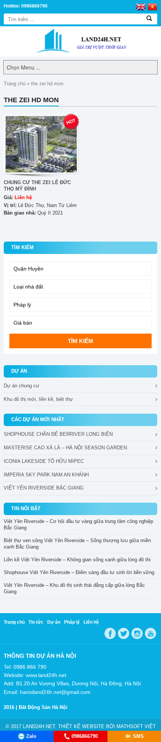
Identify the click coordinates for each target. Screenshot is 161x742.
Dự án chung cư (21, 385)
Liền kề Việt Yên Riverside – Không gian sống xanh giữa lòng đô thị (77, 559)
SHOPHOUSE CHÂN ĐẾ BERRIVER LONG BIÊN (58, 434)
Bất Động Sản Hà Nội (43, 707)
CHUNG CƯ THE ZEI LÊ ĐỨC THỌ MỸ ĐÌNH (37, 186)
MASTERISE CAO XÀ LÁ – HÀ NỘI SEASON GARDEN (65, 447)
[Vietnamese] (152, 6)
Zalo (31, 736)
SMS (138, 736)
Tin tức (35, 622)
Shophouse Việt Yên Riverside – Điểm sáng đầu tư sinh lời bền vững (79, 572)
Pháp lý (72, 622)
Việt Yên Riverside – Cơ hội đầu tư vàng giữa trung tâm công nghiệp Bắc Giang (78, 524)
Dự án (53, 622)
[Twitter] (123, 633)
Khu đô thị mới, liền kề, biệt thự (38, 399)
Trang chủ (14, 83)
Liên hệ (91, 622)
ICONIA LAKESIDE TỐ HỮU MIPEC (44, 461)
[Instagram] (137, 633)
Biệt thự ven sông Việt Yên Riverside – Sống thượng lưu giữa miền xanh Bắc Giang (77, 544)
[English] (141, 6)
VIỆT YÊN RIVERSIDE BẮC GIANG (43, 488)
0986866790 (85, 736)
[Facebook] (110, 633)
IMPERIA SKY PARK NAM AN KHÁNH (46, 475)
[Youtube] (150, 633)
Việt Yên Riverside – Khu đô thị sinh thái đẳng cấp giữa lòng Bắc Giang (74, 588)
